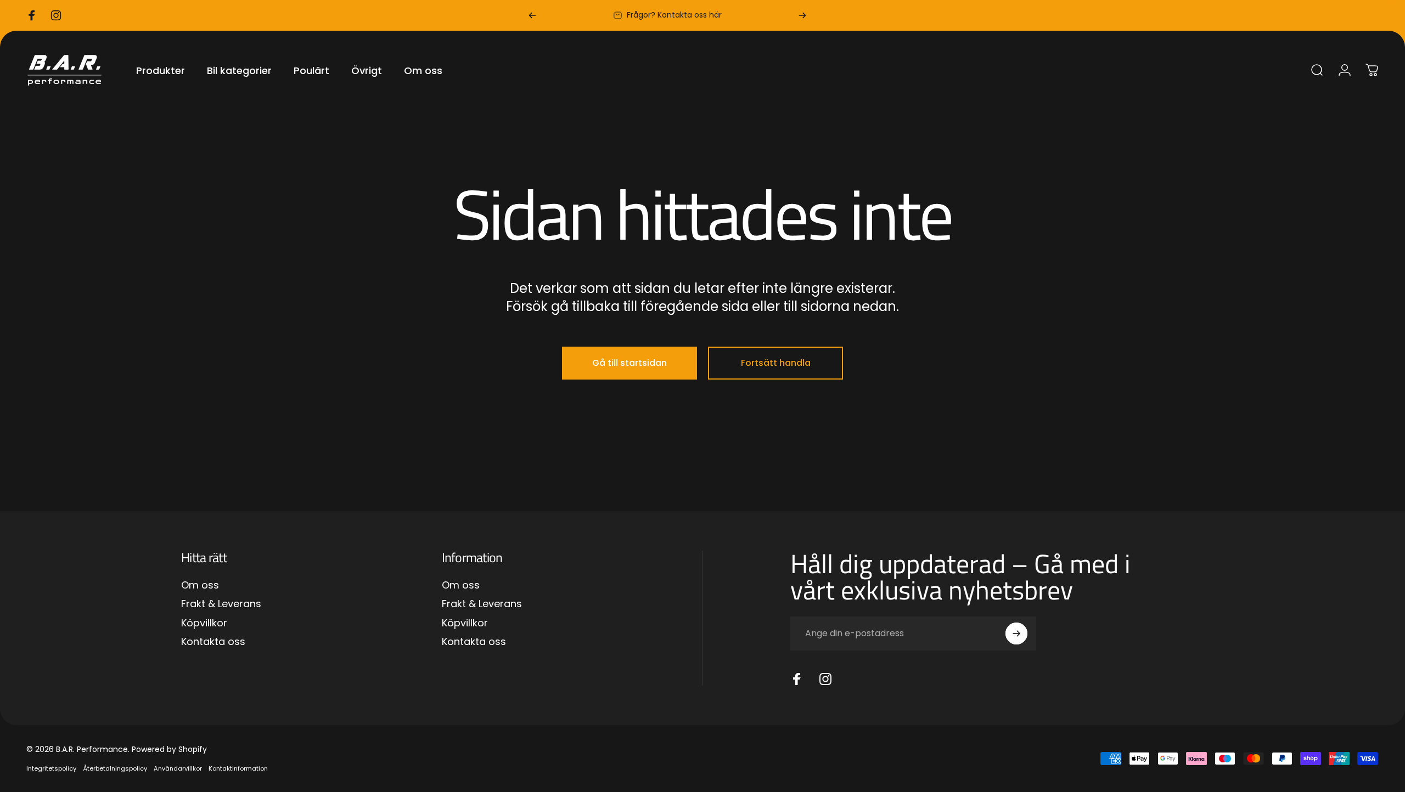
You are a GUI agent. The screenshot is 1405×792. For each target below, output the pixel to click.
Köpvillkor (204, 623)
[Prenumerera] (1016, 633)
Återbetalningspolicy (115, 768)
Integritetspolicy (51, 768)
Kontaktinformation (238, 768)
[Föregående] (532, 15)
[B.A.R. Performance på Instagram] (825, 679)
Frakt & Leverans (221, 604)
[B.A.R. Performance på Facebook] (796, 679)
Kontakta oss (213, 642)
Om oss (200, 585)
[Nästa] (802, 15)
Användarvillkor (178, 768)
